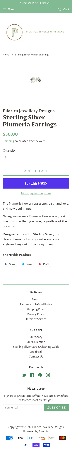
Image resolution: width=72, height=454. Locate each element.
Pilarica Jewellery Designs (48, 427)
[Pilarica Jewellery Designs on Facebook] (32, 376)
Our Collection (36, 342)
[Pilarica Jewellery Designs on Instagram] (48, 376)
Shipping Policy (36, 309)
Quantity (9, 151)
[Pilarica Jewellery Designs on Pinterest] (40, 376)
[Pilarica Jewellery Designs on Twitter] (24, 376)
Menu (11, 9)
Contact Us (36, 356)
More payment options (36, 193)
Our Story (36, 337)
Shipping (8, 141)
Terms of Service (36, 319)
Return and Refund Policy (36, 304)
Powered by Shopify (36, 431)
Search (36, 299)
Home (6, 54)
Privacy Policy (36, 314)
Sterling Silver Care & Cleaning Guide (36, 347)
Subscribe (56, 408)
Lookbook (36, 352)
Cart (66, 9)
